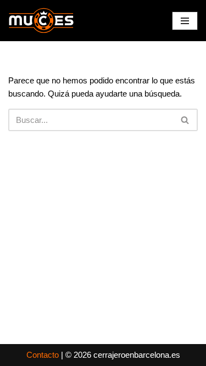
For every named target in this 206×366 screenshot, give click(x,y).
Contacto (42, 354)
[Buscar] (185, 120)
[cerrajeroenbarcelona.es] (41, 20)
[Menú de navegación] (185, 21)
